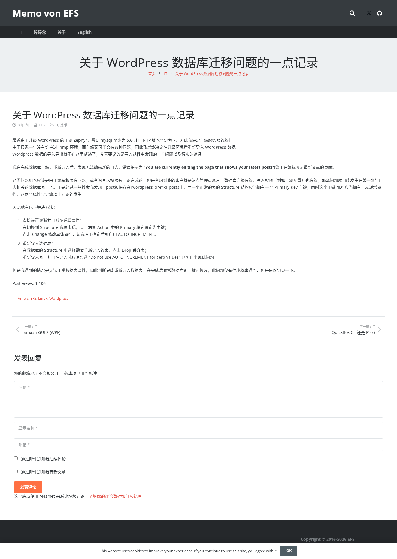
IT (56, 125)
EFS (42, 125)
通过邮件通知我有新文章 (43, 471)
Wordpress (58, 298)
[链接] (343, 539)
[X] (369, 13)
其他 (64, 125)
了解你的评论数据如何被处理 (115, 496)
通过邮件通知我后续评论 (43, 458)
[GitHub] (379, 13)
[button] (352, 13)
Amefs (23, 298)
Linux (43, 298)
